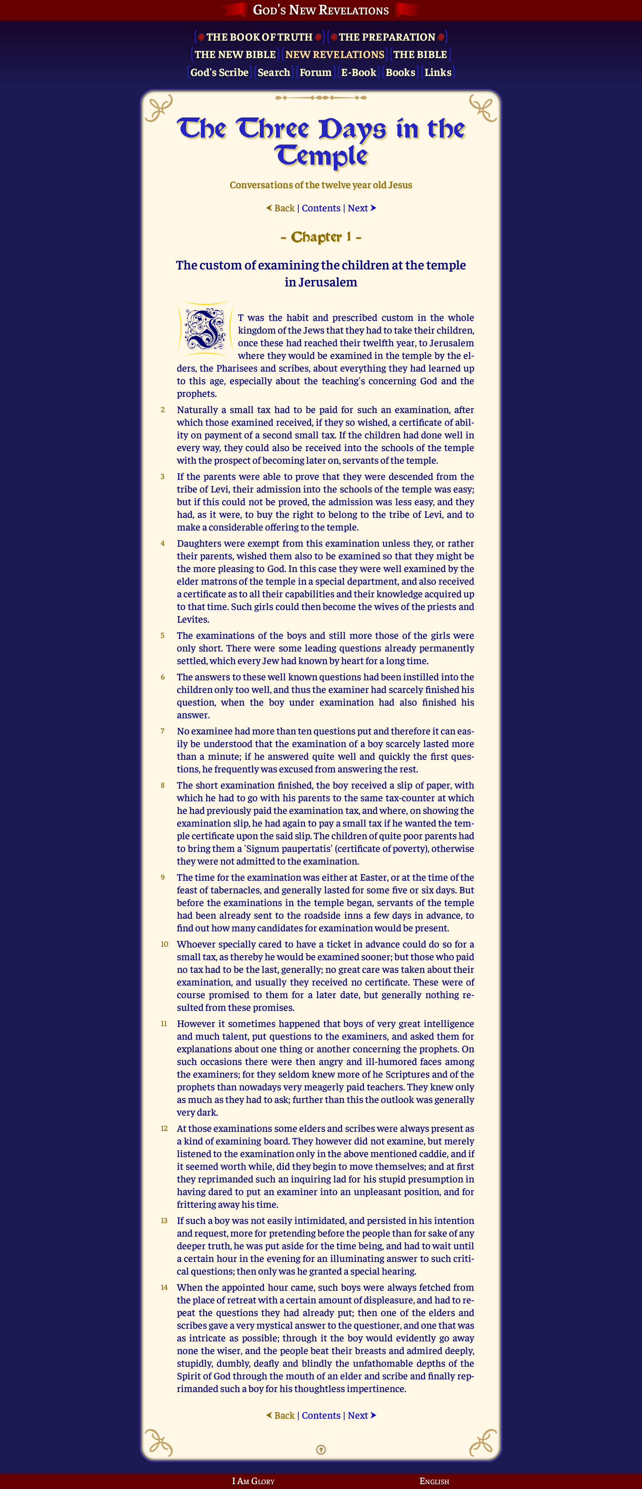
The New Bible (235, 53)
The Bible (420, 53)
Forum (316, 71)
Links (438, 71)
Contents (321, 207)
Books (400, 71)
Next (362, 207)
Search (274, 71)
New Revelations (335, 53)
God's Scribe (219, 71)
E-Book (358, 71)
